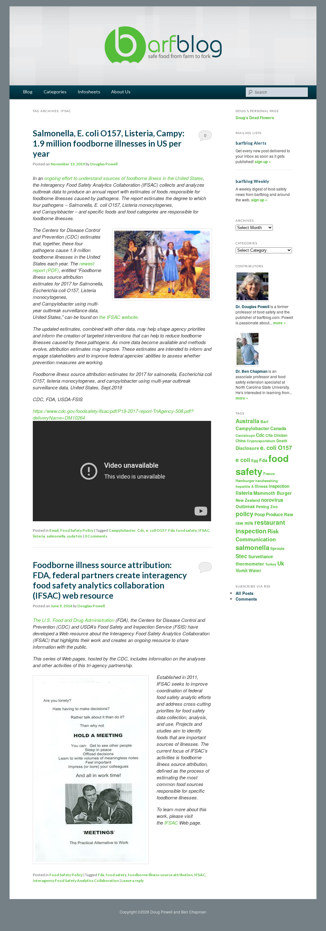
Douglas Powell (103, 164)
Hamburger (245, 480)
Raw (288, 514)
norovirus (272, 499)
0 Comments (205, 136)
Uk (280, 563)
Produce (274, 514)
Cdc (140, 530)
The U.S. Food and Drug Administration (73, 620)
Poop (259, 514)
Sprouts (277, 548)
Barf (264, 421)
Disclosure (247, 448)
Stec (241, 556)
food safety (186, 530)
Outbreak (245, 506)
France (269, 473)
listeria (39, 536)
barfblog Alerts (251, 143)
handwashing (266, 480)
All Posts (244, 593)
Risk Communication (257, 535)
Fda (171, 530)
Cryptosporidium (261, 440)
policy (244, 513)
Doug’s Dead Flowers (255, 117)
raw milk (244, 523)
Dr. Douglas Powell (252, 306)
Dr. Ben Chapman (251, 371)
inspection (279, 486)
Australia (247, 421)
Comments (246, 599)
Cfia (269, 435)
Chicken (280, 435)
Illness (261, 486)
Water (255, 570)
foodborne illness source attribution (160, 874)
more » (279, 323)
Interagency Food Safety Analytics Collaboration (76, 880)
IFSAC (204, 530)
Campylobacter (122, 530)
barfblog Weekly (252, 181)
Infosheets (89, 91)
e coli (243, 460)
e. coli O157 (156, 530)
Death (281, 441)
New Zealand (248, 500)
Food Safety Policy (76, 530)
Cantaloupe (245, 435)
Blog (27, 91)
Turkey (270, 564)
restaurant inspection (260, 526)
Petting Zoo (267, 506)
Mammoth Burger (272, 493)
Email (54, 530)
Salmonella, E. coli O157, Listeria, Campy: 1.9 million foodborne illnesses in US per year (108, 143)
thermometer (250, 563)
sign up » (263, 161)
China (241, 441)
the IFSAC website (118, 317)
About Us (121, 91)
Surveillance (260, 556)
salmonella (55, 536)
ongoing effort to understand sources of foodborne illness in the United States (123, 178)
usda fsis (74, 536)
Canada (278, 428)
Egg (254, 460)
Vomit (242, 570)
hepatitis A (245, 486)
